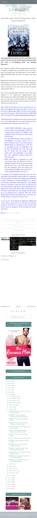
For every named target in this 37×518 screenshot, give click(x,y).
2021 (9, 392)
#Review (9, 221)
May (10, 464)
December (13, 396)
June (11, 409)
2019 (9, 475)
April (11, 466)
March (12, 468)
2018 (9, 477)
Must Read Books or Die (14, 514)
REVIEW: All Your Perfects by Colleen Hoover (18, 445)
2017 (9, 479)
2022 (9, 390)
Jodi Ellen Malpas (21, 221)
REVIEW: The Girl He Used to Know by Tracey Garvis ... (18, 423)
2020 (9, 394)
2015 (9, 484)
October (13, 400)
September (13, 402)
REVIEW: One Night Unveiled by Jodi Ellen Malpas (19, 456)
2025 (9, 383)
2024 (9, 385)
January (12, 472)
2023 (9, 387)
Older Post (31, 306)
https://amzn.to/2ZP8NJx (13, 213)
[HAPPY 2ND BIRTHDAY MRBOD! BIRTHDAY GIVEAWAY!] (24, 503)
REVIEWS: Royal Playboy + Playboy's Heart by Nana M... (19, 415)
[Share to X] (13, 226)
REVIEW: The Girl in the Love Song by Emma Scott (18, 449)
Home (19, 306)
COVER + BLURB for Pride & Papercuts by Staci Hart (18, 431)
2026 (9, 381)
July (11, 407)
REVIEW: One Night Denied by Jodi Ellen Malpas (19, 460)
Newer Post (5, 306)
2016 (9, 482)
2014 (9, 486)
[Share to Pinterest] (18, 226)
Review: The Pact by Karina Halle (20, 438)
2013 (9, 488)
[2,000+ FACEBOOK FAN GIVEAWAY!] (12, 503)
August (12, 405)
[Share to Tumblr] (21, 226)
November (13, 398)
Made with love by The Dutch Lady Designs (22, 515)
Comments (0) (19, 230)
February (13, 470)
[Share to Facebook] (16, 226)
